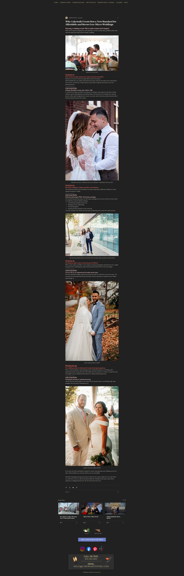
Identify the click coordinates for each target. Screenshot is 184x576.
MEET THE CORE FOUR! (90, 517)
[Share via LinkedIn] (73, 487)
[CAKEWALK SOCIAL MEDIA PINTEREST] (95, 549)
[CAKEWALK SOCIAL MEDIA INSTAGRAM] (82, 549)
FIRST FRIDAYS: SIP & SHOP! (113, 517)
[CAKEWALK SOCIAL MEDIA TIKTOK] (101, 549)
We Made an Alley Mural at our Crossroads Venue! (68, 517)
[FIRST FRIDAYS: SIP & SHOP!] (115, 508)
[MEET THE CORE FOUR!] (92, 508)
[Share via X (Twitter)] (69, 487)
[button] (65, 2)
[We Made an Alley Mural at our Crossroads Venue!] (68, 508)
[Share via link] (76, 487)
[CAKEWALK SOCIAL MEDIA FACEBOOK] (89, 549)
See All (124, 500)
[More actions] (118, 18)
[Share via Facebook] (66, 487)
